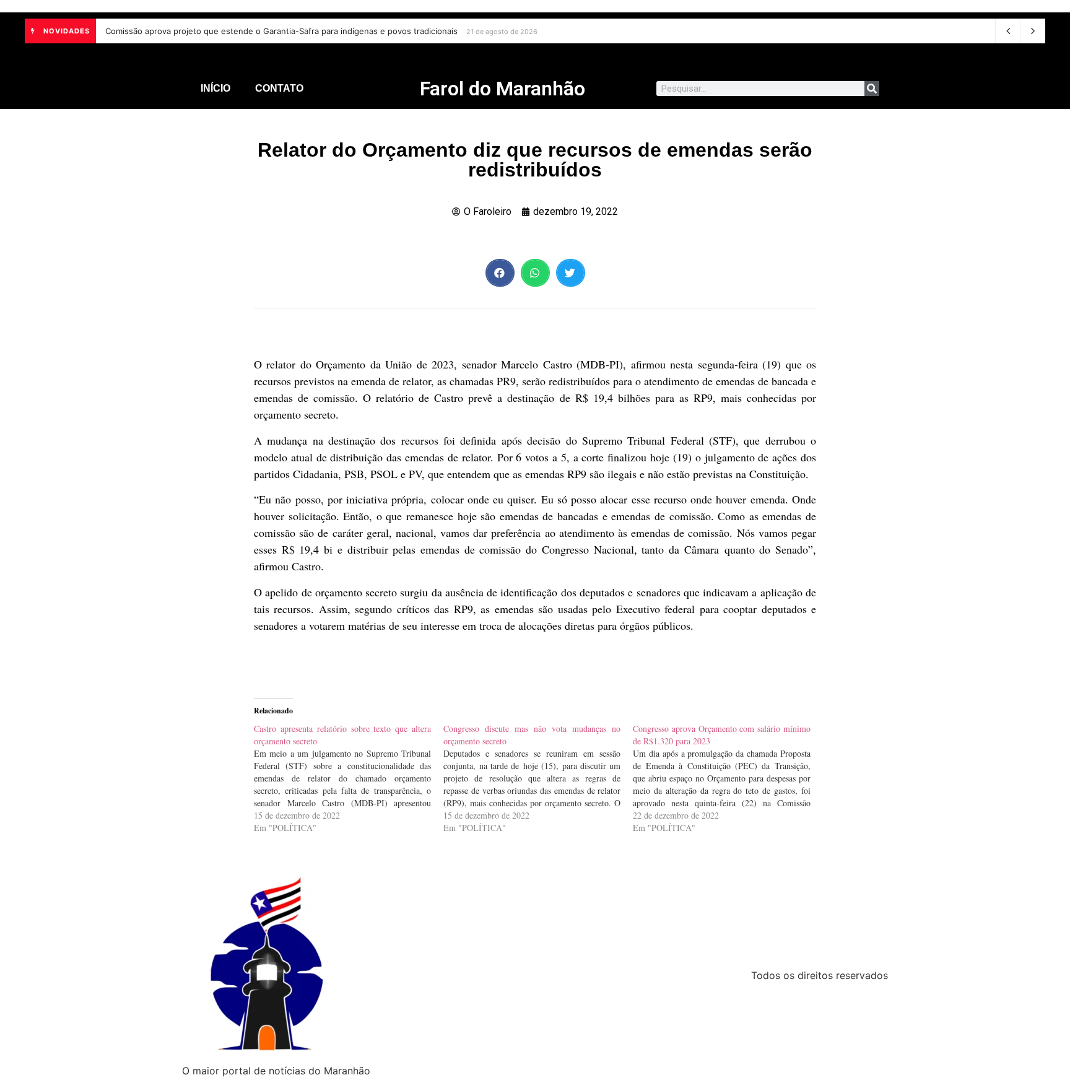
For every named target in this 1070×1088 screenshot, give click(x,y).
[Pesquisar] (871, 88)
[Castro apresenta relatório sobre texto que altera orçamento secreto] (348, 778)
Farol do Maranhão (502, 88)
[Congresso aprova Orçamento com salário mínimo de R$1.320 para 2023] (727, 778)
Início (215, 88)
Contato (279, 88)
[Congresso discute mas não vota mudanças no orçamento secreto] (538, 778)
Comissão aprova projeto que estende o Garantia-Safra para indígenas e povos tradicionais (281, 31)
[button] (500, 273)
